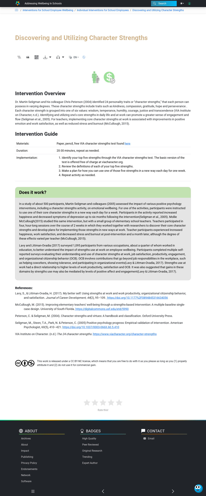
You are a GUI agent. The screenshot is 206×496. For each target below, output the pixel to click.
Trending (87, 456)
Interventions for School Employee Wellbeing (48, 10)
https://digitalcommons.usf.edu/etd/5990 (102, 309)
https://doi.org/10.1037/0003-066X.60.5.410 (90, 327)
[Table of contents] (16, 10)
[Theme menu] (182, 3)
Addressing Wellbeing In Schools (43, 3)
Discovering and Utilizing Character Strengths (158, 10)
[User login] (189, 3)
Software (26, 481)
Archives (26, 438)
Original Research (92, 450)
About (24, 444)
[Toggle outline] (19, 57)
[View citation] (28, 57)
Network (25, 475)
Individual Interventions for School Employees (103, 10)
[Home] (17, 3)
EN (75, 57)
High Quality (89, 438)
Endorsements (29, 469)
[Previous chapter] (103, 491)
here (127, 143)
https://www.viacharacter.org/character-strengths (125, 334)
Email (151, 438)
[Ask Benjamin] (198, 488)
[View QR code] (37, 57)
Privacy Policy (29, 462)
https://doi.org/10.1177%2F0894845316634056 (137, 297)
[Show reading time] (84, 57)
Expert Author (90, 462)
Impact (25, 450)
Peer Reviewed (90, 444)
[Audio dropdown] (60, 57)
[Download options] (47, 57)
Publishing (27, 456)
